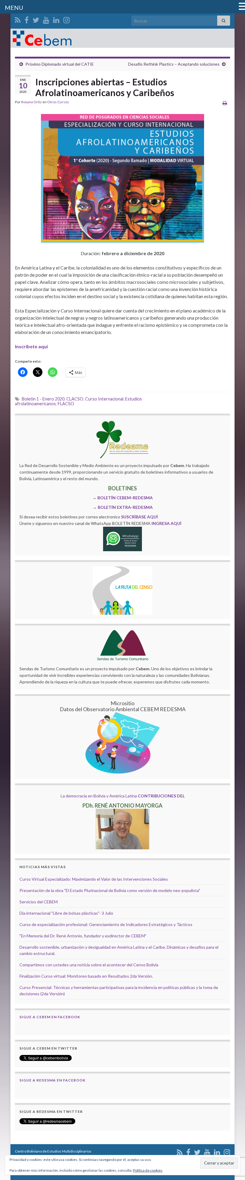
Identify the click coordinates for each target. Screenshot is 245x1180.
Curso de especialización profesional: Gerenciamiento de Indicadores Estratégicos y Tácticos (105, 924)
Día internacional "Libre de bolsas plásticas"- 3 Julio (66, 913)
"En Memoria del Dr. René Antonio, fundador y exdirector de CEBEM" (82, 935)
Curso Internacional (104, 398)
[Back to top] (231, 1144)
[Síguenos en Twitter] (36, 19)
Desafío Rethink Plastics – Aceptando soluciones (174, 64)
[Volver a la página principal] (122, 38)
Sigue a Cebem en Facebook (49, 1017)
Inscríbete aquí (31, 346)
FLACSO (66, 403)
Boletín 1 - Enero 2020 (43, 398)
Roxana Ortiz (31, 102)
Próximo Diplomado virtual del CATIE (59, 64)
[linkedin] (56, 19)
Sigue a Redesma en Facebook (52, 1080)
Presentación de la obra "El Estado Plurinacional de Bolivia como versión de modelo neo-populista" (109, 890)
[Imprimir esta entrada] (225, 103)
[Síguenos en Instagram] (66, 19)
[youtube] (46, 19)
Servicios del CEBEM (38, 901)
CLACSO (74, 398)
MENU (14, 7)
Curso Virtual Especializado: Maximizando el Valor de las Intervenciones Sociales (93, 879)
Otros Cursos (58, 102)
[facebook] (26, 19)
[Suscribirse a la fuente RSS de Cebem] (18, 19)
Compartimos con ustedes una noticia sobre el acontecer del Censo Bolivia (88, 964)
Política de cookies (148, 1170)
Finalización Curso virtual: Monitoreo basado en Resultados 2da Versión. (86, 976)
